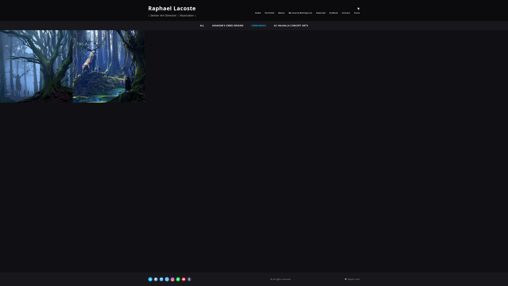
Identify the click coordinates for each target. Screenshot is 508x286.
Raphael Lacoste (172, 8)
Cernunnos (258, 25)
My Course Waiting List (300, 13)
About (281, 13)
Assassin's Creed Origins (227, 25)
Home (258, 13)
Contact (346, 13)
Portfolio (269, 13)
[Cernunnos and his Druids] (109, 32)
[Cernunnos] (36, 32)
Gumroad (320, 13)
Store (357, 13)
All (202, 25)
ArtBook (333, 13)
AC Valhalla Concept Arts (291, 25)
